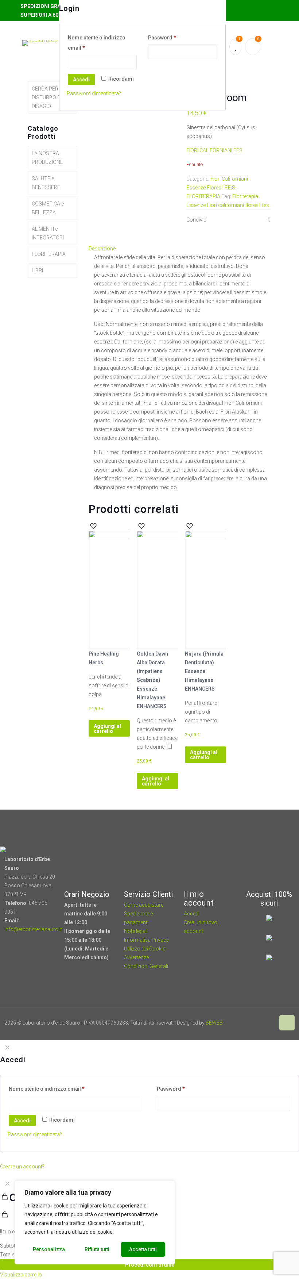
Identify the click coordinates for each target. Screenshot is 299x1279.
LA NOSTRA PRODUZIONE (47, 157)
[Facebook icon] (252, 1022)
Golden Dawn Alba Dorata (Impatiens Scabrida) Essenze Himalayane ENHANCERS (152, 680)
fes (265, 205)
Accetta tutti (143, 1249)
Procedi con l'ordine (149, 1265)
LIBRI (37, 270)
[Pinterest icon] (261, 1022)
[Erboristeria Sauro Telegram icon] (270, 1022)
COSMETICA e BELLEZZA (48, 208)
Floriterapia (245, 196)
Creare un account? (22, 1166)
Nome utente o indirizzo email (96, 43)
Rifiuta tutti (97, 1249)
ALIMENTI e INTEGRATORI (48, 233)
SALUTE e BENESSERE (46, 183)
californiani (231, 205)
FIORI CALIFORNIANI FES (214, 150)
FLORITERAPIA (203, 196)
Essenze (196, 205)
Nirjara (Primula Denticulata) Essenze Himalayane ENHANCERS (204, 671)
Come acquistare (143, 905)
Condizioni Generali (146, 966)
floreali (253, 205)
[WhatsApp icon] (242, 1022)
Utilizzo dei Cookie (144, 949)
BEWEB (214, 1023)
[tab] (182, 248)
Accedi (81, 79)
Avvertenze (136, 957)
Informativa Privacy (146, 940)
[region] (95, 1222)
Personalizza (49, 1249)
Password (162, 38)
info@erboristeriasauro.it (33, 929)
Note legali (136, 931)
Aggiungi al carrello (107, 728)
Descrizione (102, 248)
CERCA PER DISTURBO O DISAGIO (46, 97)
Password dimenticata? (94, 93)
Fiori (212, 205)
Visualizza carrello (21, 1275)
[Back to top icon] (287, 1022)
